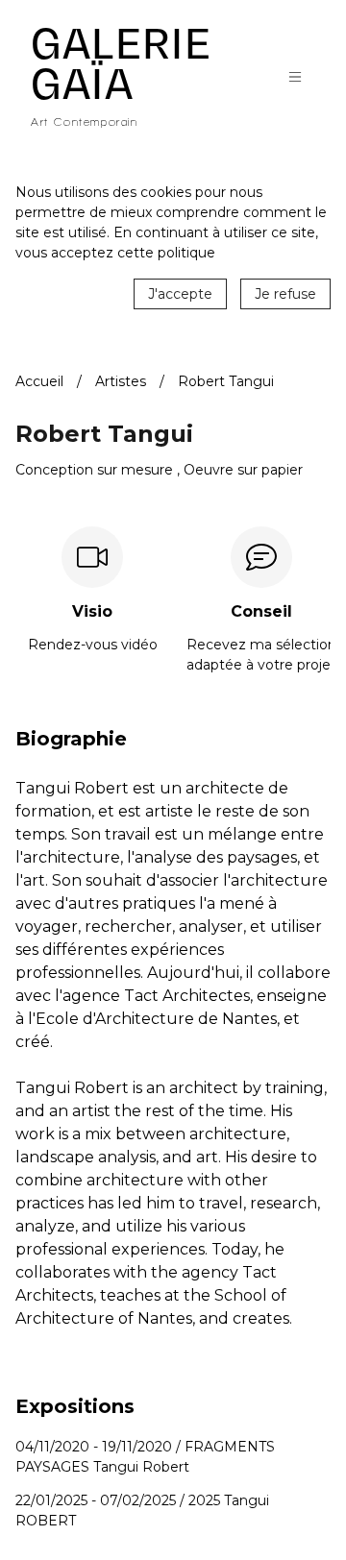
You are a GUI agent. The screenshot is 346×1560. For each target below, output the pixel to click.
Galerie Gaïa (121, 64)
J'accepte (180, 294)
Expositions (75, 1407)
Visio (92, 612)
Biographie (71, 739)
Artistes (120, 381)
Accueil (39, 381)
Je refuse (285, 294)
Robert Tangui (226, 381)
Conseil (261, 612)
